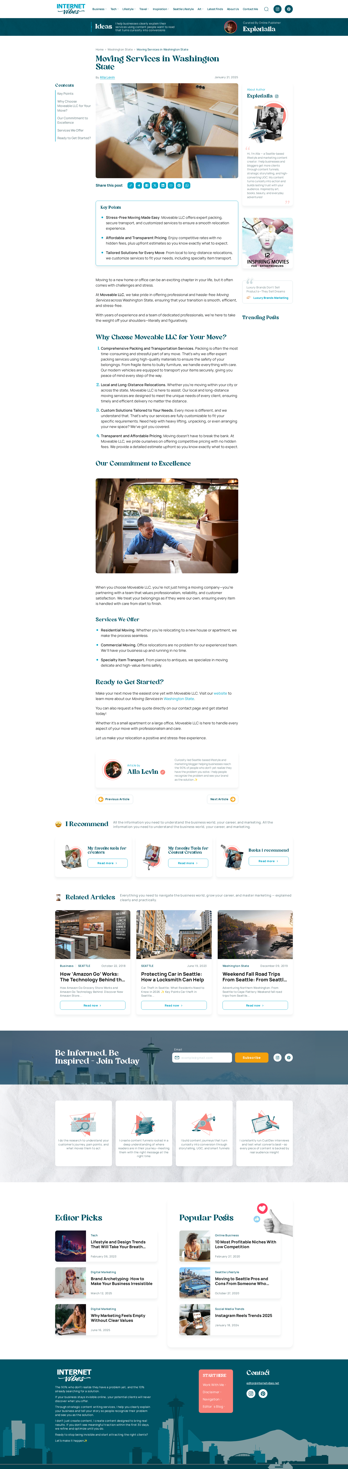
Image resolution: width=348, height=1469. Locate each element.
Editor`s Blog (213, 1406)
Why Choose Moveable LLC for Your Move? (74, 105)
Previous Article (117, 799)
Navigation (211, 1399)
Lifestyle (127, 9)
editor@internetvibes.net (262, 1383)
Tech (114, 9)
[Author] (162, 772)
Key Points (65, 93)
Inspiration (160, 9)
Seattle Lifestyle (183, 9)
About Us (233, 9)
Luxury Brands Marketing (270, 298)
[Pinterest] (289, 9)
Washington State (179, 698)
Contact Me (250, 9)
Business (98, 9)
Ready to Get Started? (74, 138)
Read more (105, 863)
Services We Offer (70, 130)
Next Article (219, 799)
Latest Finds (215, 9)
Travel (143, 9)
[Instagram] (277, 9)
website (220, 693)
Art (199, 9)
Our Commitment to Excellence (72, 120)
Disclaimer (211, 1392)
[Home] (71, 8)
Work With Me (213, 1385)
